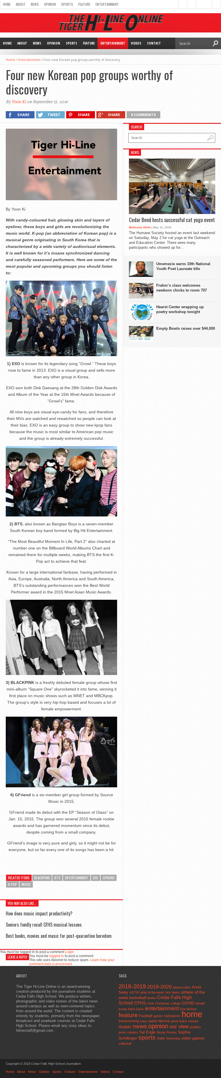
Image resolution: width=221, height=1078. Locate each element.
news (140, 1026)
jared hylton (179, 1021)
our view (179, 1026)
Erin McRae (188, 1009)
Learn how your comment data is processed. (72, 962)
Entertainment (107, 4)
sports (146, 1037)
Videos (136, 43)
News (35, 4)
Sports (67, 4)
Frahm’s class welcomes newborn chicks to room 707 (181, 287)
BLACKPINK (42, 877)
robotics (132, 1032)
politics (195, 1027)
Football (145, 1016)
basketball (137, 998)
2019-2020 (159, 987)
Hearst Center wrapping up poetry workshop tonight (180, 309)
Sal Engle (147, 1032)
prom (122, 1032)
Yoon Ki (19, 102)
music (26, 884)
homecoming (129, 1021)
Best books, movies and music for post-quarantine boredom (59, 935)
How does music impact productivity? (39, 913)
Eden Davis (136, 1009)
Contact (154, 43)
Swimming (173, 1038)
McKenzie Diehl (139, 227)
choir (150, 1003)
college (175, 1003)
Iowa (143, 1021)
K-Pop (12, 884)
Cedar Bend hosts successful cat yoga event (172, 220)
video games (193, 1038)
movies (193, 1021)
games (158, 1016)
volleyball (125, 1043)
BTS (57, 877)
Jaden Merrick (159, 1021)
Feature (84, 4)
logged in (56, 956)
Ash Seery (172, 992)
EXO (95, 877)
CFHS (140, 1002)
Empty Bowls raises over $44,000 (185, 328)
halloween (172, 1016)
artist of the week (152, 992)
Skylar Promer (167, 1032)
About (21, 4)
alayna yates (182, 987)
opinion (158, 1026)
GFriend (109, 877)
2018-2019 (132, 986)
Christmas (162, 1003)
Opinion (50, 4)
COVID (188, 1003)
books (151, 998)
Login (69, 952)
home (192, 1014)
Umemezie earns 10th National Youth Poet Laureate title (183, 266)
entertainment (76, 877)
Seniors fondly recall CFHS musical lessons (44, 924)
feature (128, 1015)
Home (7, 4)
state (161, 1038)
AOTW (134, 992)
